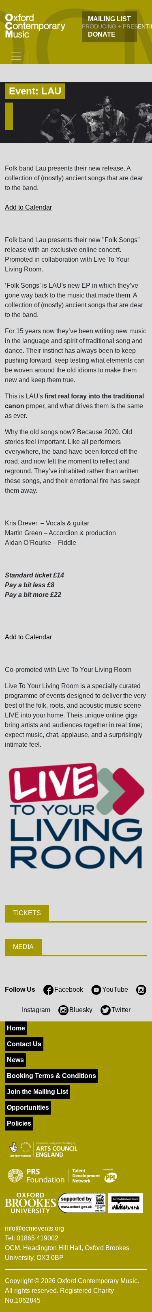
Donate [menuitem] (102, 34)
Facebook (68, 989)
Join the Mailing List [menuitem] (37, 1091)
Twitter (121, 1009)
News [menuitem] (15, 1059)
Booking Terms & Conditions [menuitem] (51, 1075)
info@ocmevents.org (34, 1228)
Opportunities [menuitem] (28, 1107)
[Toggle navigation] (16, 56)
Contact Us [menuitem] (24, 1044)
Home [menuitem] (16, 1028)
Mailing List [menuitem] (109, 18)
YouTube (115, 989)
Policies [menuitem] (19, 1123)
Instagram (36, 1009)
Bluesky (80, 1009)
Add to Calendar (28, 207)
